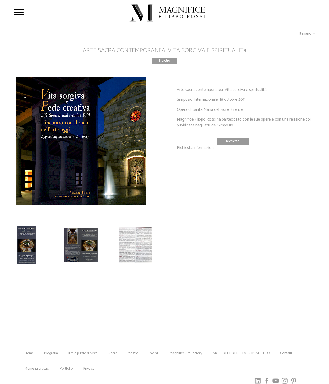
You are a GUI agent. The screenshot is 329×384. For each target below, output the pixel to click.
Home (29, 353)
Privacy (88, 368)
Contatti (286, 353)
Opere (112, 353)
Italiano (305, 33)
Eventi (153, 353)
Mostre (132, 353)
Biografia (51, 353)
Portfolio (66, 368)
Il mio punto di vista (82, 353)
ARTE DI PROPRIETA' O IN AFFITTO (241, 353)
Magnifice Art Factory (186, 353)
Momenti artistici (36, 368)
